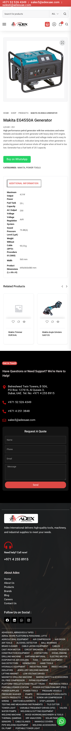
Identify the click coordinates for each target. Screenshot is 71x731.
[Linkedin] (14, 620)
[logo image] (19, 24)
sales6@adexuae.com (16, 5)
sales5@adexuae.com (45, 2)
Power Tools (33, 167)
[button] (62, 286)
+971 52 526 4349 (14, 2)
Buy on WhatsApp (17, 159)
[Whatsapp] (21, 620)
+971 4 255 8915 (16, 559)
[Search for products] (65, 14)
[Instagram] (28, 620)
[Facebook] (7, 620)
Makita (21, 167)
